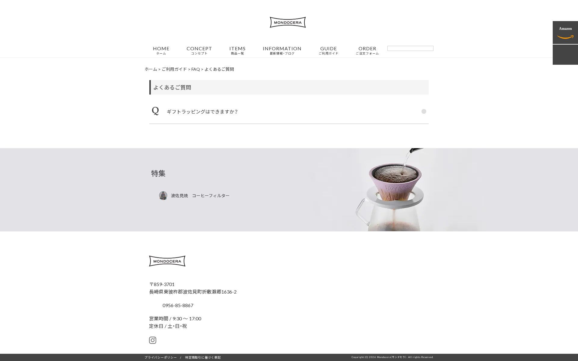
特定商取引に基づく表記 (203, 357)
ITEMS (237, 50)
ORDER (367, 50)
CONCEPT (199, 50)
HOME (161, 50)
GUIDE (329, 50)
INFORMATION (282, 50)
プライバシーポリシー (160, 357)
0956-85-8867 (177, 305)
